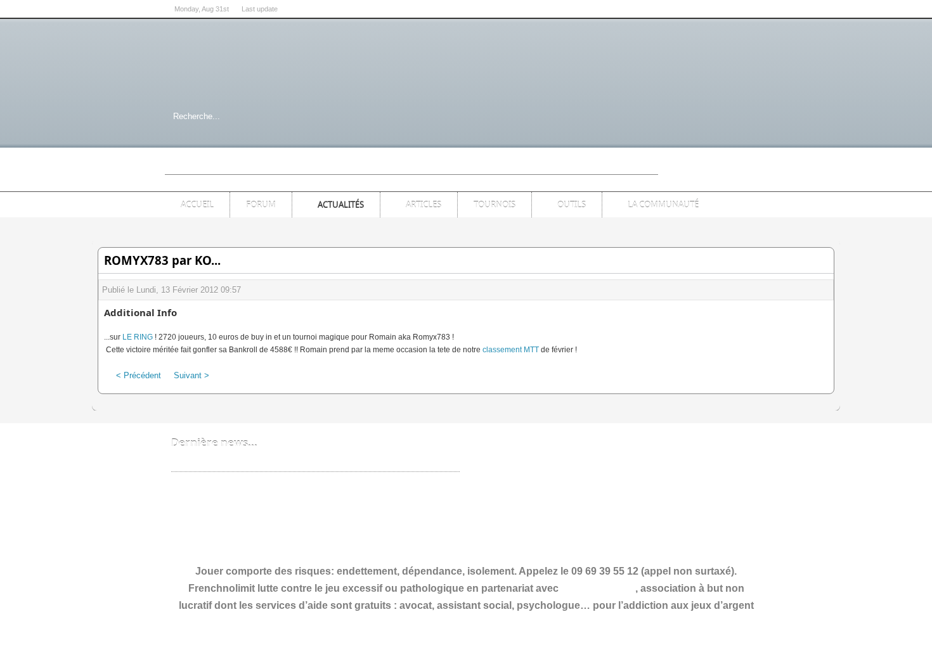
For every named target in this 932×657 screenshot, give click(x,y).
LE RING (137, 337)
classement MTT (510, 349)
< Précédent (138, 375)
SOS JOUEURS (598, 588)
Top (752, 174)
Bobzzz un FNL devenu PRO (227, 462)
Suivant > (191, 375)
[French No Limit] (269, 66)
